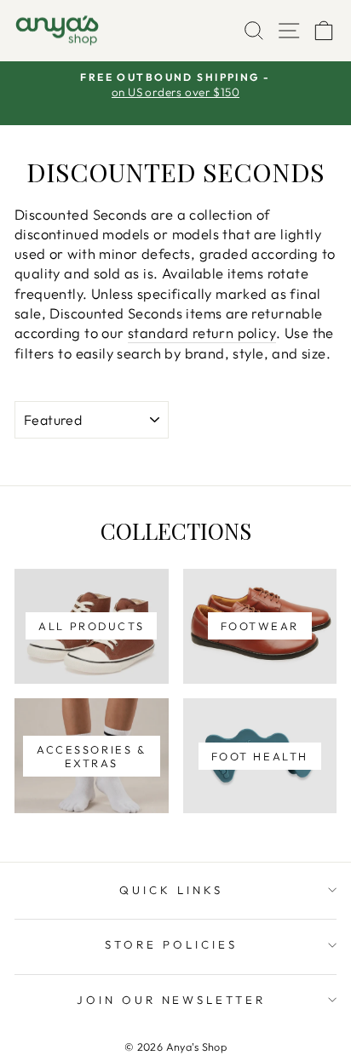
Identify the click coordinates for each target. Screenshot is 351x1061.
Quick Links (171, 890)
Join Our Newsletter (172, 1000)
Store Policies (171, 944)
